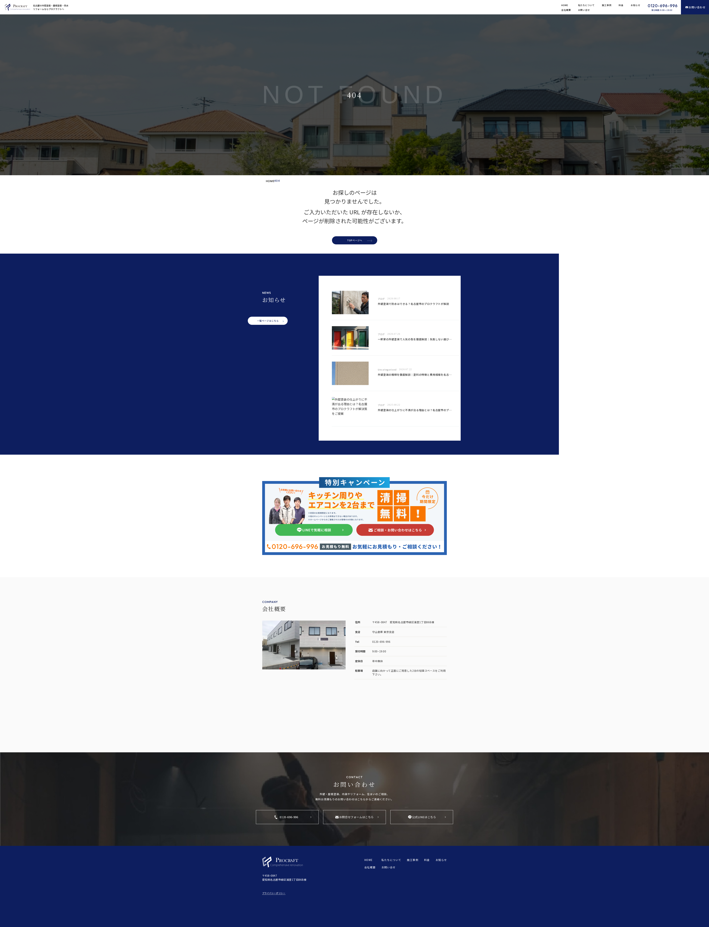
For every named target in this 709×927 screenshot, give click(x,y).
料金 (621, 5)
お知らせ (635, 5)
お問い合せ (584, 9)
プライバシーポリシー (273, 893)
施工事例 (607, 5)
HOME (564, 5)
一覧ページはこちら (268, 320)
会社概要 (566, 9)
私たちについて (586, 5)
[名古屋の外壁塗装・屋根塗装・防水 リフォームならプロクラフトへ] (17, 7)
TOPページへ (354, 240)
